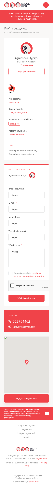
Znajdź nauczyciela (26, 425)
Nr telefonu (14, 216)
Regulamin (27, 429)
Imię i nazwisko (16, 188)
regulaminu (41, 458)
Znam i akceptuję (29, 274)
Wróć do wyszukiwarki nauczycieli (23, 32)
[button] (26, 362)
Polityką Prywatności (24, 411)
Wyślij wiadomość (26, 298)
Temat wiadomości (17, 231)
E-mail (12, 202)
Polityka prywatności (26, 433)
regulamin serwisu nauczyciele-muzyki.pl (29, 274)
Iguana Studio (34, 481)
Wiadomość (15, 245)
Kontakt (26, 437)
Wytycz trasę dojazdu (26, 398)
